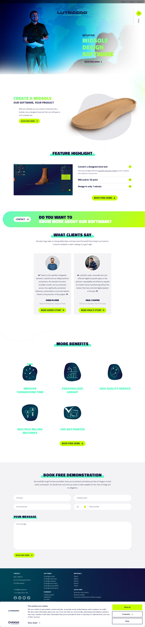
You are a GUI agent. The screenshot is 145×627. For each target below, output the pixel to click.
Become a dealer (79, 595)
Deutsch (139, 2)
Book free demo (92, 61)
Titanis (76, 586)
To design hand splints (51, 588)
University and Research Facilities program (87, 597)
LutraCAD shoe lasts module (107, 171)
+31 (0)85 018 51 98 (21, 593)
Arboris (76, 581)
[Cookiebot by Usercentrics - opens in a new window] (13, 622)
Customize (126, 614)
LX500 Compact (49, 595)
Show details (32, 623)
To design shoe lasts (50, 579)
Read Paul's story (91, 310)
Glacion (76, 583)
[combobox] (81, 507)
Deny (127, 621)
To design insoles (49, 576)
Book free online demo (81, 592)
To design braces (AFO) (51, 586)
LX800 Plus (47, 597)
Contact (21, 219)
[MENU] (139, 13)
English (123, 2)
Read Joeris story (51, 310)
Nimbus (76, 579)
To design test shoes (50, 583)
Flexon (76, 576)
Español (131, 2)
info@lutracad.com (21, 589)
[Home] (72, 13)
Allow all (127, 607)
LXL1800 (46, 599)
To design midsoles (50, 581)
